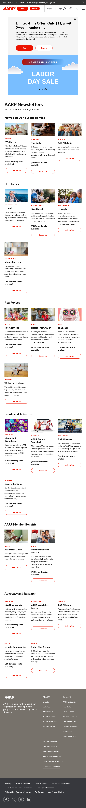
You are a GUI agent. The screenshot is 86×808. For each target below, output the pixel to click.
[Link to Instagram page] (21, 799)
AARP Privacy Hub (23, 783)
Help (71, 9)
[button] (77, 9)
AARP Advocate (14, 605)
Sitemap (8, 783)
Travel (8, 208)
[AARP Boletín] (70, 129)
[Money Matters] (16, 249)
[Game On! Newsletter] (16, 425)
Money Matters (12, 262)
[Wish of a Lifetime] (16, 370)
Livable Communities (15, 647)
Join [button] (22, 8)
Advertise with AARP (71, 717)
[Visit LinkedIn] (28, 799)
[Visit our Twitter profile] (13, 799)
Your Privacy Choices (56, 792)
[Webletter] (16, 129)
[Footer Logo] (17, 697)
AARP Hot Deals (13, 549)
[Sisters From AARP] (43, 314)
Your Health (37, 209)
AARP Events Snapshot (38, 440)
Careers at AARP (69, 722)
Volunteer (47, 707)
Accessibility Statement (61, 783)
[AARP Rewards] (70, 426)
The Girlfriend (11, 327)
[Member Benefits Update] (43, 536)
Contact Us (67, 697)
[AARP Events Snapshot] (43, 426)
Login (60, 9)
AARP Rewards (65, 439)
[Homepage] (9, 8)
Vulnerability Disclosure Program (18, 792)
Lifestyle (62, 209)
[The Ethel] (70, 314)
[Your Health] (43, 196)
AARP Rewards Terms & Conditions (18, 788)
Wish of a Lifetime (14, 383)
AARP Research (66, 605)
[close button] (75, 19)
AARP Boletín (65, 143)
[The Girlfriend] (16, 314)
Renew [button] (34, 8)
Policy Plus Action (40, 647)
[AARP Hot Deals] (16, 536)
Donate (46, 702)
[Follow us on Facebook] (6, 799)
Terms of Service (41, 783)
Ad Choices (39, 792)
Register (50, 9)
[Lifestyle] (70, 196)
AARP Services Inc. (70, 736)
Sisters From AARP (41, 327)
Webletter (11, 142)
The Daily (36, 143)
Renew (44, 48)
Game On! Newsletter (11, 439)
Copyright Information (45, 788)
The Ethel (63, 327)
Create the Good (13, 484)
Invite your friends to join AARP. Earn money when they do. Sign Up (29, 3)
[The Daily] (43, 129)
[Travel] (16, 195)
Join (24, 48)
